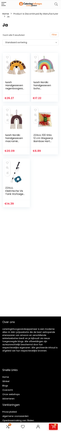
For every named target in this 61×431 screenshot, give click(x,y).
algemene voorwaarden (15, 416)
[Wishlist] (23, 427)
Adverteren (8, 398)
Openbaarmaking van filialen (18, 420)
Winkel (5, 381)
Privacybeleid (9, 411)
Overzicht (7, 390)
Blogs (5, 385)
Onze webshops (11, 394)
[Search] (56, 4)
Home (5, 13)
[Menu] (4, 4)
